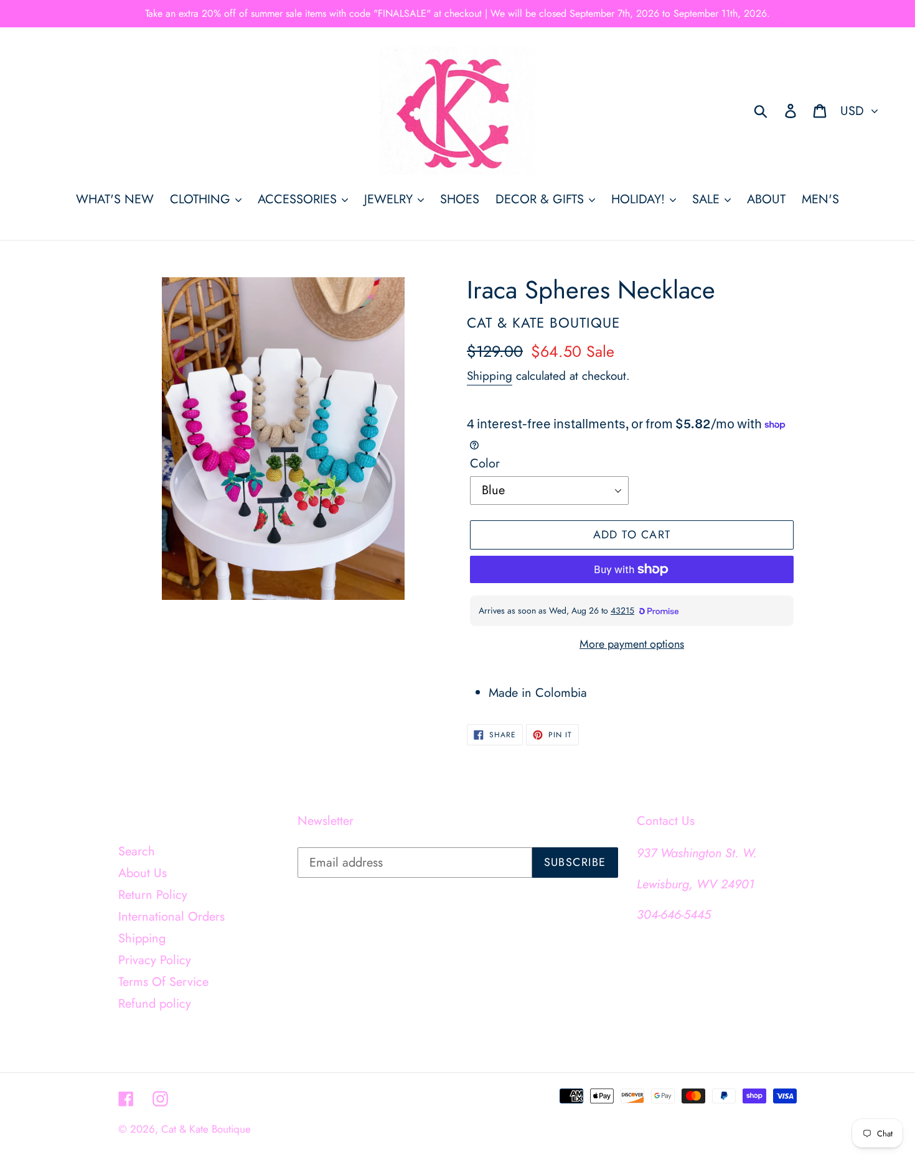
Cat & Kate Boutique (206, 1128)
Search (136, 851)
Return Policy (152, 895)
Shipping (489, 375)
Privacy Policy (154, 960)
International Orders (171, 917)
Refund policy (154, 1004)
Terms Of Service (163, 982)
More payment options (632, 644)
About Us (142, 873)
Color (485, 463)
